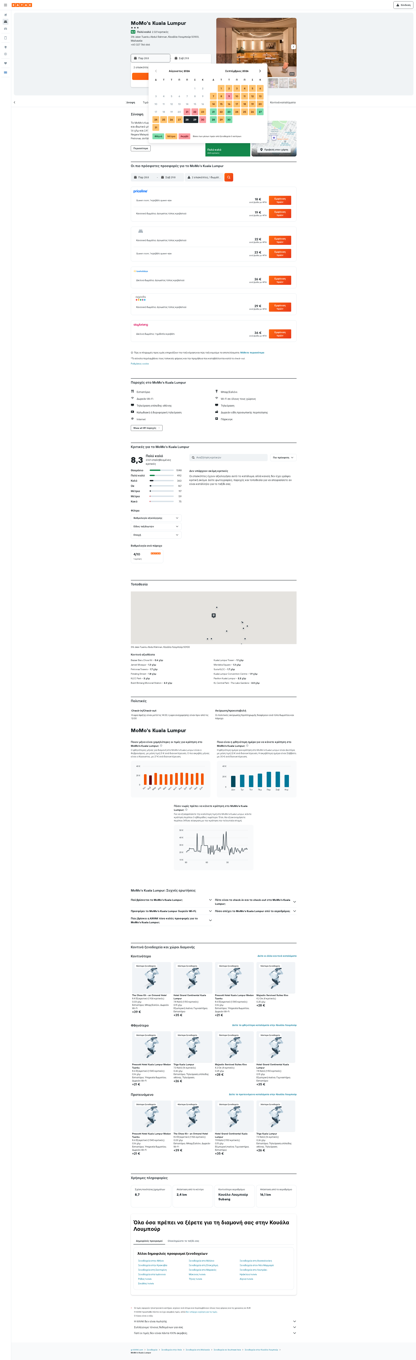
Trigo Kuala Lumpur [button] (184, 1064)
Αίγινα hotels (246, 1278)
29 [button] (194, 119)
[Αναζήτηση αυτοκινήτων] (5, 28)
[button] (5, 5)
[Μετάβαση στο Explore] (5, 47)
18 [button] (163, 111)
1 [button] (194, 88)
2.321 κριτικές (160, 31)
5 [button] (171, 96)
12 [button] (171, 104)
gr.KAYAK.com (137, 1349)
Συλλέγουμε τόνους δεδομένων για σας (158, 1327)
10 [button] (156, 104)
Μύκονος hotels (197, 1274)
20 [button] (179, 111)
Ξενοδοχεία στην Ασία (171, 1349)
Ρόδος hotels (144, 1278)
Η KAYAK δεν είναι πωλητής (150, 1321)
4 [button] (163, 96)
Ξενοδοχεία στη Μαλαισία (198, 1349)
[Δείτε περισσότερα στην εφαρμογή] (5, 38)
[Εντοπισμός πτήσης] (5, 54)
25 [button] (163, 119)
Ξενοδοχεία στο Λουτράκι (253, 1269)
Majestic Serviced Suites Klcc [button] (272, 995)
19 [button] (171, 111)
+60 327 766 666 (140, 44)
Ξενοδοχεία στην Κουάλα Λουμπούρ (261, 1349)
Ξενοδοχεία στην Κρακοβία (152, 1265)
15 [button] (195, 104)
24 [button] (155, 119)
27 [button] (179, 119)
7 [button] (187, 96)
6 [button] (179, 96)
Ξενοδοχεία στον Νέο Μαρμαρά (257, 1265)
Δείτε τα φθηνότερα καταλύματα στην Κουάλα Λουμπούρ (264, 1025)
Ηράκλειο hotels (248, 1274)
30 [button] (202, 119)
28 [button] (187, 119)
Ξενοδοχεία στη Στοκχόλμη (203, 1265)
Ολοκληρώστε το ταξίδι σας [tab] (183, 1240)
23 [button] (202, 111)
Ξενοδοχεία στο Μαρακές (202, 1269)
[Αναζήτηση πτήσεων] (5, 15)
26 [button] (171, 119)
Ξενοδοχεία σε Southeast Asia (227, 1349)
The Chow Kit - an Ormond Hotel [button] (149, 995)
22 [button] (194, 111)
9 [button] (202, 96)
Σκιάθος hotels (146, 1283)
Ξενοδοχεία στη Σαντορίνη (152, 1269)
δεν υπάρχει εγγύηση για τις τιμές (201, 1312)
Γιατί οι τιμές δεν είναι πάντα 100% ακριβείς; (161, 1333)
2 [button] (202, 88)
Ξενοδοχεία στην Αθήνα (151, 1260)
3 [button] (156, 96)
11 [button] (164, 104)
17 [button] (156, 111)
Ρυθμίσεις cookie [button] (140, 363)
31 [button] (156, 127)
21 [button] (187, 111)
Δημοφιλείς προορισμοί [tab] (149, 1240)
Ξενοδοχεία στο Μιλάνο (201, 1260)
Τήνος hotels (195, 1278)
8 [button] (195, 96)
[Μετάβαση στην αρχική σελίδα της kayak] (22, 5)
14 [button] (187, 104)
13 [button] (179, 104)
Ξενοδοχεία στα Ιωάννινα (152, 1274)
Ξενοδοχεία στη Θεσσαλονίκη (256, 1260)
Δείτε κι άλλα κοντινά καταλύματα (277, 955)
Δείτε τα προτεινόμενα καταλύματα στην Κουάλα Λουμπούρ (263, 1094)
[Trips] (5, 63)
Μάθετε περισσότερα (252, 352)
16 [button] (203, 104)
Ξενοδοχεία (152, 1349)
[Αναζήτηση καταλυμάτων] (5, 22)
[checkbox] (147, 556)
